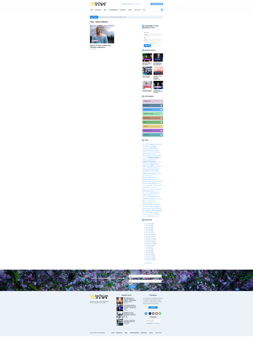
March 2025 (148, 254)
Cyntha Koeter (151, 160)
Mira (155, 191)
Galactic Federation (148, 174)
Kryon (157, 183)
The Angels (149, 212)
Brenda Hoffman (157, 156)
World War (157, 216)
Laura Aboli (149, 185)
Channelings (95, 40)
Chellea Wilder (153, 158)
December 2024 (149, 259)
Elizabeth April (151, 168)
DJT (152, 166)
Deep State (146, 166)
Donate (153, 307)
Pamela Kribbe (145, 196)
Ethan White (145, 172)
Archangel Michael (145, 148)
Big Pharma (154, 154)
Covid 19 (144, 160)
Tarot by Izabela (146, 210)
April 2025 (148, 252)
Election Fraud (145, 168)
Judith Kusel (144, 183)
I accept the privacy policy (151, 42)
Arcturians (153, 148)
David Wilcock (155, 164)
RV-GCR (155, 202)
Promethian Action (148, 199)
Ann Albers (153, 146)
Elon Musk (158, 168)
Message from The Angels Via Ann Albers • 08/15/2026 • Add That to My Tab (130, 314)
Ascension (156, 150)
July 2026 (148, 225)
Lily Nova (160, 185)
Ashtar (144, 152)
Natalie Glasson (154, 193)
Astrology (148, 152)
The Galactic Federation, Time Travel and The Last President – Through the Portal (130, 307)
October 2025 (149, 241)
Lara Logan (144, 185)
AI (155, 144)
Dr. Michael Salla (157, 166)
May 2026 (148, 229)
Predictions (158, 196)
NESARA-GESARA (146, 195)
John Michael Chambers (157, 181)
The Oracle (144, 214)
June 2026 (148, 227)
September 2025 (150, 243)
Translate (157, 323)
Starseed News (147, 59)
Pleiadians (152, 197)
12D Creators (150, 144)
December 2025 (149, 238)
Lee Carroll (155, 185)
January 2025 (149, 258)
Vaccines (156, 214)
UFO (148, 214)
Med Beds (155, 187)
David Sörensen (146, 164)
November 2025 (149, 240)
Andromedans (145, 146)
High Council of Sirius (147, 175)
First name (146, 32)
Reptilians (154, 200)
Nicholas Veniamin (154, 194)
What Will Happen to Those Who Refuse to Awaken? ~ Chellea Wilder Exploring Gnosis (130, 299)
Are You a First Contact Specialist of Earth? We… (158, 91)
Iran (155, 177)
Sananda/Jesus (156, 204)
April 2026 (148, 231)
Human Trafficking (148, 177)
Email (145, 37)
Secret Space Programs (148, 206)
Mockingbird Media (145, 193)
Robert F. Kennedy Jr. (147, 202)
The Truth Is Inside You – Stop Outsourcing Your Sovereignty (130, 321)
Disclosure (157, 59)
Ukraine (151, 214)
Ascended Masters (147, 150)
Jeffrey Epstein (146, 181)
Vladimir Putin (144, 216)
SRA (152, 208)
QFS (143, 200)
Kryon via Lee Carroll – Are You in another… (147, 91)
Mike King (158, 189)
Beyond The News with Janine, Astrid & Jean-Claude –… (146, 63)
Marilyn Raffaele (145, 187)
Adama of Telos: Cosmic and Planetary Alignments (100, 46)
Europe (151, 171)
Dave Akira (159, 162)
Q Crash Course (159, 198)
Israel (153, 179)
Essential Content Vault (150, 170)
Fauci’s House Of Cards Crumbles (146, 76)
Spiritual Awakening (146, 208)
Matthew (151, 187)
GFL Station (158, 174)
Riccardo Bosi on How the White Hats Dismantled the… (157, 63)
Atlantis (151, 152)
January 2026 (149, 236)
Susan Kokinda (157, 208)
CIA (160, 158)
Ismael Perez (146, 179)
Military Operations (148, 191)
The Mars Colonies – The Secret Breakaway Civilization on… (158, 77)
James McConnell (158, 179)
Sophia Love (157, 206)
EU (149, 171)
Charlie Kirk (144, 158)
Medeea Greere (145, 189)
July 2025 (148, 247)
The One (156, 212)
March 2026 (148, 232)
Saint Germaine (147, 204)
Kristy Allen (151, 183)
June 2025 (148, 249)
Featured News (147, 86)
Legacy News (149, 263)
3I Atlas (143, 144)
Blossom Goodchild (147, 156)
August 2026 (149, 224)
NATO (159, 193)
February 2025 (149, 256)
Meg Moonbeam (152, 189)
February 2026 (149, 234)
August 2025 (149, 245)
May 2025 (148, 250)
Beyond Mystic (146, 154)
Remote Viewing (148, 200)
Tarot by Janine (156, 210)
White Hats (151, 216)
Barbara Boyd (156, 152)
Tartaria (143, 212)
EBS (162, 166)
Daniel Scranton (149, 162)
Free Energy (156, 171)
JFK (151, 181)
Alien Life (159, 144)
